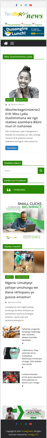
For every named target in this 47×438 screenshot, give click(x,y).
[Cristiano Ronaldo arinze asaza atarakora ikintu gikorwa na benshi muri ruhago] (11, 379)
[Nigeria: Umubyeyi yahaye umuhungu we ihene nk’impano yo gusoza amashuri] (23, 262)
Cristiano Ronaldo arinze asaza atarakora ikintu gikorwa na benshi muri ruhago (32, 378)
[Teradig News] (6, 43)
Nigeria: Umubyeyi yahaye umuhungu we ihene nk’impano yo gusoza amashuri (21, 289)
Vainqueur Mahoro (17, 104)
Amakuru (9, 100)
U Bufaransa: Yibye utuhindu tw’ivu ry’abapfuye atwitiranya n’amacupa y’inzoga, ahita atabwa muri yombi (32, 357)
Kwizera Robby (15, 302)
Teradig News (19, 189)
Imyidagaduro (21, 100)
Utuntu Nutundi (22, 277)
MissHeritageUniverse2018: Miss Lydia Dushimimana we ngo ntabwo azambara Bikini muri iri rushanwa (23, 117)
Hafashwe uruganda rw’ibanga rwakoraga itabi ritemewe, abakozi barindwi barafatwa (31, 334)
